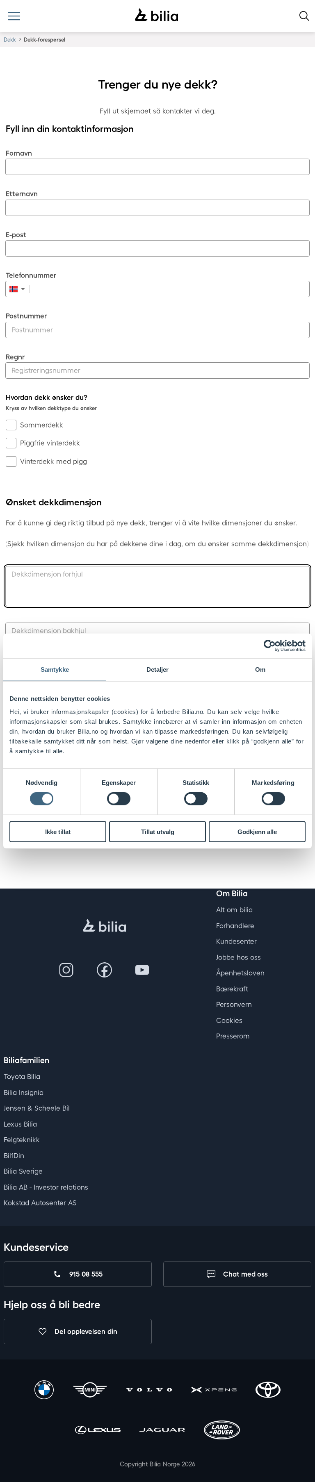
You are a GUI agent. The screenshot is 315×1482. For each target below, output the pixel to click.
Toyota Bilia (22, 1076)
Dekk (10, 39)
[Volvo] (149, 1391)
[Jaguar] (162, 1430)
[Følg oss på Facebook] (104, 970)
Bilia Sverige (23, 1171)
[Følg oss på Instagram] (66, 970)
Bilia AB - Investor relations (46, 1187)
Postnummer (26, 315)
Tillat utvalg (157, 831)
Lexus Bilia (20, 1124)
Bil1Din (14, 1155)
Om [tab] (260, 669)
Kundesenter (236, 941)
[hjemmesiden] (104, 926)
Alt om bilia (234, 909)
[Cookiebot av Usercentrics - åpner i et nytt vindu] (270, 646)
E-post (16, 234)
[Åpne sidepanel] (14, 16)
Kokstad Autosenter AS (40, 1203)
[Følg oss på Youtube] (142, 970)
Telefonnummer (31, 275)
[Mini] (90, 1391)
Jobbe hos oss (238, 957)
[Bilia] (156, 15)
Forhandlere (235, 925)
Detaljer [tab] (157, 669)
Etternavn (22, 193)
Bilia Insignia (23, 1092)
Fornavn (19, 153)
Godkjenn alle (257, 831)
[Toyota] (268, 1391)
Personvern (234, 1004)
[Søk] (304, 16)
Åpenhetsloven (240, 972)
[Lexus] (98, 1430)
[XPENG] (214, 1391)
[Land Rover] (222, 1430)
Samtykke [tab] (55, 669)
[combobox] (18, 289)
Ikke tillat (58, 831)
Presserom (233, 1035)
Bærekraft (232, 988)
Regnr (15, 356)
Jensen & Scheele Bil (37, 1108)
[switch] (118, 798)
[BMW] (43, 1391)
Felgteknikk (22, 1140)
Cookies (229, 1020)
